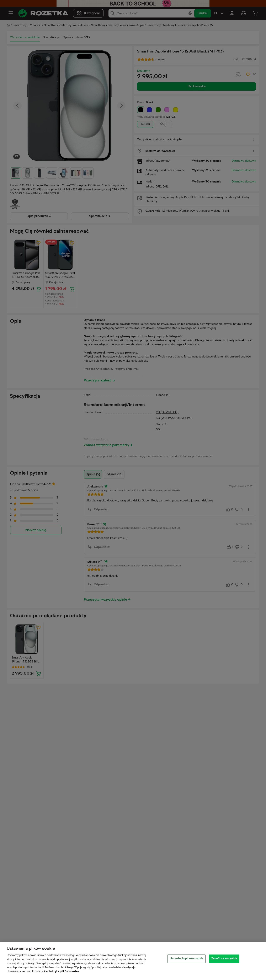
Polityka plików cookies (64, 971)
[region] (133, 959)
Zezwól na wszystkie (224, 958)
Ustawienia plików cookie (186, 958)
